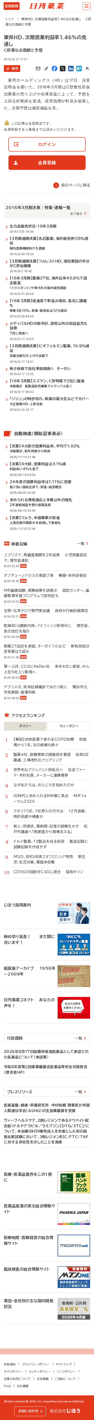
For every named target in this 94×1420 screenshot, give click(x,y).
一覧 (80, 543)
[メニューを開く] (86, 6)
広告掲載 (43, 1378)
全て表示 (76, 213)
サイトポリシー (13, 1371)
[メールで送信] (38, 68)
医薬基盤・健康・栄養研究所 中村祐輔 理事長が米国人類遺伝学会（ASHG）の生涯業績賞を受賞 (47, 1108)
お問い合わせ (28, 1411)
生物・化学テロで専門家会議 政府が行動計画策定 (46, 611)
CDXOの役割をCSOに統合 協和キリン (48, 872)
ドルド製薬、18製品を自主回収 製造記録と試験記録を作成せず (50, 844)
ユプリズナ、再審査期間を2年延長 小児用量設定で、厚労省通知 (45, 557)
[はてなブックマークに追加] (79, 68)
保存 (15, 68)
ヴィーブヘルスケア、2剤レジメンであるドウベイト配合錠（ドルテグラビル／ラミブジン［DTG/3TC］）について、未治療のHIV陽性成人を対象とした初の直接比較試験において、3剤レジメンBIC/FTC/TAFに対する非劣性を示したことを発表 (47, 1131)
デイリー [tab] (25, 726)
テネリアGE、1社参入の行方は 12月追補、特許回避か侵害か (50, 813)
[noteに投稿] (87, 68)
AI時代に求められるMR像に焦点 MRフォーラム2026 (50, 798)
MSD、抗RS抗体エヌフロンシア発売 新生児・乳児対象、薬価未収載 (49, 859)
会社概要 (23, 1386)
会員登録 (11, 6)
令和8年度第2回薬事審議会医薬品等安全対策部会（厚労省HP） (45, 1069)
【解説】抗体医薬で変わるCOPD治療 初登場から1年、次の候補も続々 (50, 742)
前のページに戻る (75, 185)
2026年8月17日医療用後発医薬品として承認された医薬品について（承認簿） (46, 1054)
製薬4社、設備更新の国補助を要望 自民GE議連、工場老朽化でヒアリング (51, 757)
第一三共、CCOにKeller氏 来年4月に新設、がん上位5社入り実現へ (46, 669)
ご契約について (65, 1378)
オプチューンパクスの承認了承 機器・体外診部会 (45, 575)
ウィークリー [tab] (69, 726)
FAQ (7, 1386)
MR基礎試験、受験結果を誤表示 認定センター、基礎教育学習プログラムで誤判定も (46, 593)
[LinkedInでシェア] (71, 68)
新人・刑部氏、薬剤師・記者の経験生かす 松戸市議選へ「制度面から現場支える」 (50, 829)
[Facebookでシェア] (54, 68)
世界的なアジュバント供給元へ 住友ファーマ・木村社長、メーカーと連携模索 (49, 772)
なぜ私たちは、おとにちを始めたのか (46, 785)
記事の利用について (17, 1378)
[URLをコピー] (46, 68)
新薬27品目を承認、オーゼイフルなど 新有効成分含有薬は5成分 (46, 649)
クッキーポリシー (40, 1371)
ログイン (47, 144)
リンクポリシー (66, 1371)
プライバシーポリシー (36, 1364)
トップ (10, 19)
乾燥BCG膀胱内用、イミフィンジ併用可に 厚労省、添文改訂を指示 (47, 628)
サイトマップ (64, 1364)
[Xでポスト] (63, 68)
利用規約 (10, 1364)
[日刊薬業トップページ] (47, 6)
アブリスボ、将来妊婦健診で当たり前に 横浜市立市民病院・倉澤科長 (45, 689)
